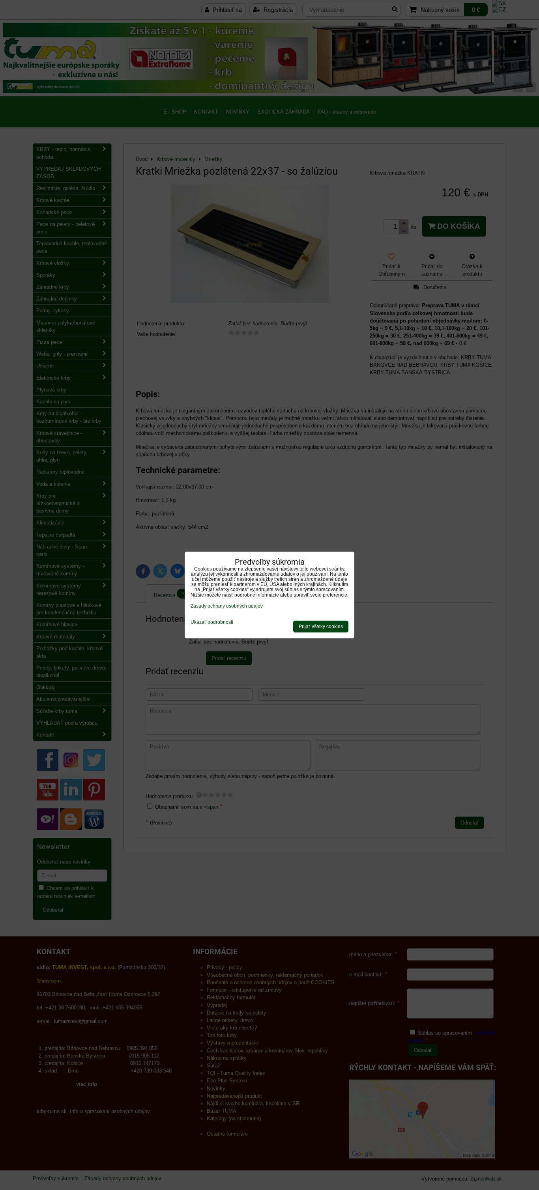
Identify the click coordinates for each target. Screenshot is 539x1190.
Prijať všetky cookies (321, 626)
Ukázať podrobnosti (212, 622)
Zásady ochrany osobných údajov (227, 606)
